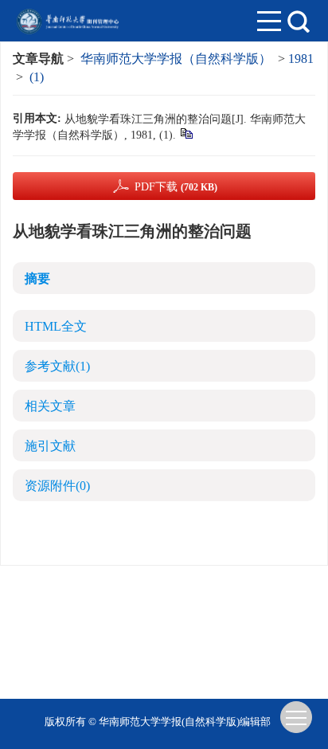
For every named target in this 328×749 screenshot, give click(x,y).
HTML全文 (56, 326)
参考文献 (57, 366)
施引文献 (50, 446)
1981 (301, 58)
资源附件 (57, 485)
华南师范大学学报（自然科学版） (175, 58)
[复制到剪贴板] (186, 133)
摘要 (37, 278)
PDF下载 (176, 187)
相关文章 (50, 406)
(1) (36, 77)
